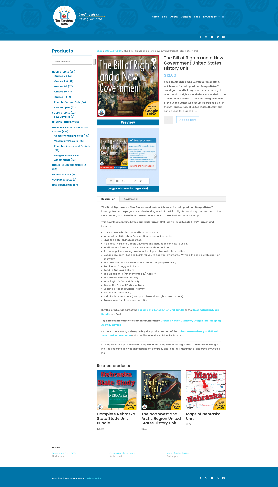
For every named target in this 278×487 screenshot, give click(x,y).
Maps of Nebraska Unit (178, 453)
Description (108, 199)
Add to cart (187, 120)
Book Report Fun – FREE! (64, 453)
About (174, 16)
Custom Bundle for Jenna (122, 453)
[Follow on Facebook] (200, 37)
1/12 (110, 181)
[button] (154, 60)
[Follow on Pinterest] (217, 37)
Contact (186, 16)
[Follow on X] (206, 37)
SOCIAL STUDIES (113, 50)
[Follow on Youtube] (212, 37)
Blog (164, 16)
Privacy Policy (94, 478)
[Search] (94, 62)
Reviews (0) (131, 199)
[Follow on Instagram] (223, 37)
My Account (210, 16)
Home (155, 16)
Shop (197, 16)
